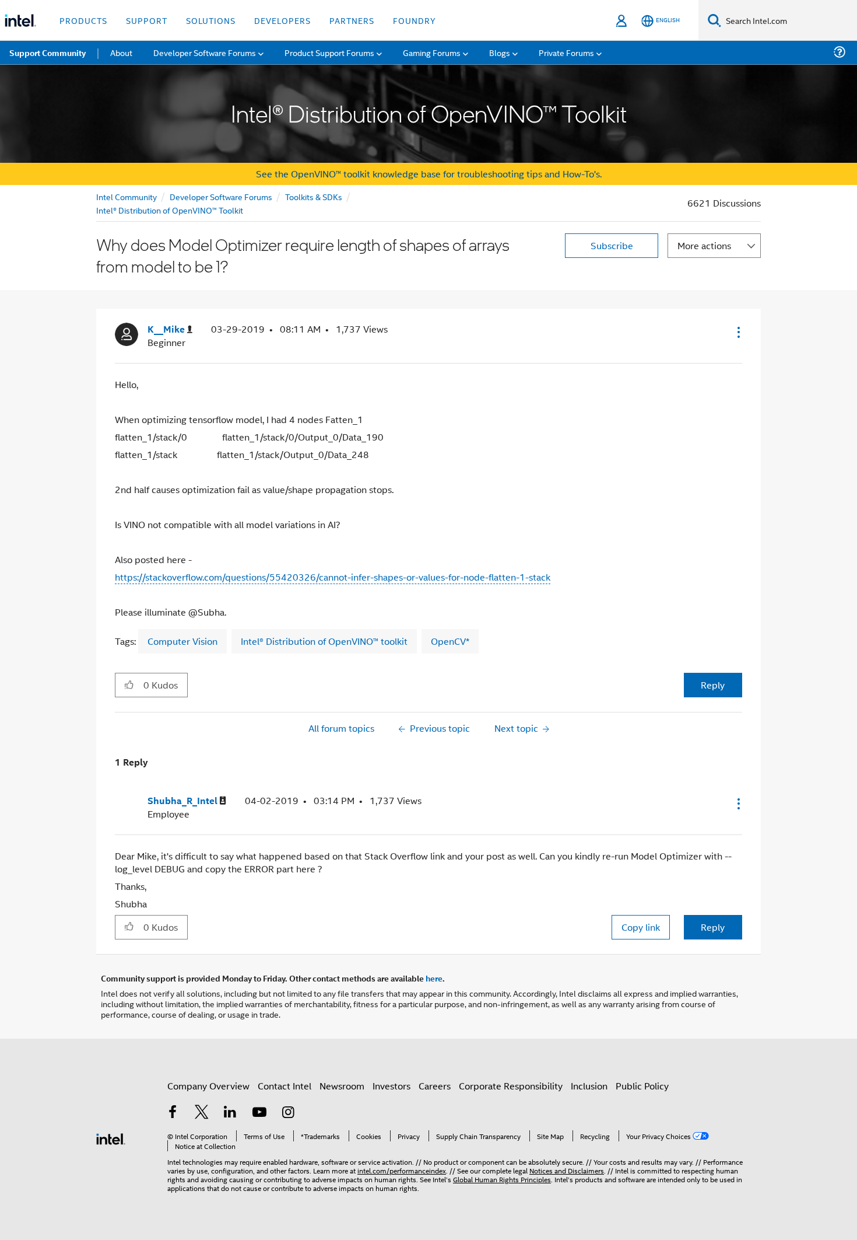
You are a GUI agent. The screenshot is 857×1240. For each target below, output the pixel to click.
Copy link (640, 927)
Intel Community (126, 196)
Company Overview (208, 1085)
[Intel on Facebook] (172, 1113)
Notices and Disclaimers (566, 1170)
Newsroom (341, 1085)
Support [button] (146, 20)
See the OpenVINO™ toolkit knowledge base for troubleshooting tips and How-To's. (429, 173)
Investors (391, 1085)
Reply (713, 684)
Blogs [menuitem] (499, 52)
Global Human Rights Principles (502, 1179)
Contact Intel (284, 1085)
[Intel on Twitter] (202, 1113)
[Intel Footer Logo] (110, 1137)
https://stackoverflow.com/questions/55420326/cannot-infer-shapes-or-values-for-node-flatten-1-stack (332, 577)
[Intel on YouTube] (259, 1113)
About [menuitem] (121, 52)
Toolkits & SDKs (313, 196)
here (434, 978)
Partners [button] (351, 20)
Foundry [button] (414, 20)
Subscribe (612, 245)
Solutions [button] (211, 20)
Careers (435, 1085)
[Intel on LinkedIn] (230, 1113)
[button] (737, 332)
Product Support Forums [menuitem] (329, 52)
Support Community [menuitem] (47, 52)
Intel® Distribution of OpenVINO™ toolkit (324, 641)
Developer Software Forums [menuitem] (204, 52)
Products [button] (83, 20)
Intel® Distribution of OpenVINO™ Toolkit (169, 210)
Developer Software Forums (221, 196)
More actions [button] (704, 245)
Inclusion (589, 1085)
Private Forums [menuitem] (566, 52)
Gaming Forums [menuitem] (432, 52)
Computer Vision (182, 641)
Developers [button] (282, 20)
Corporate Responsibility (511, 1085)
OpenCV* (450, 641)
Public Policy (642, 1085)
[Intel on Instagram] (288, 1113)
